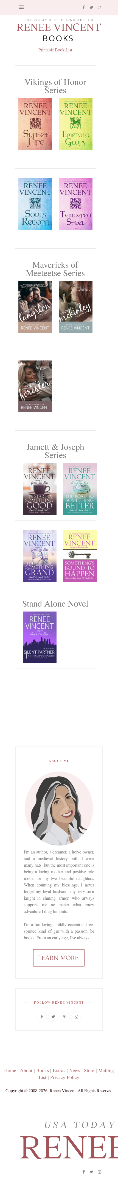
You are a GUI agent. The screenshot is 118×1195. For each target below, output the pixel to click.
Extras (59, 1070)
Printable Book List (55, 50)
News (74, 1070)
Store (89, 1070)
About (26, 1070)
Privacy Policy (64, 1077)
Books (42, 1070)
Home (10, 1070)
